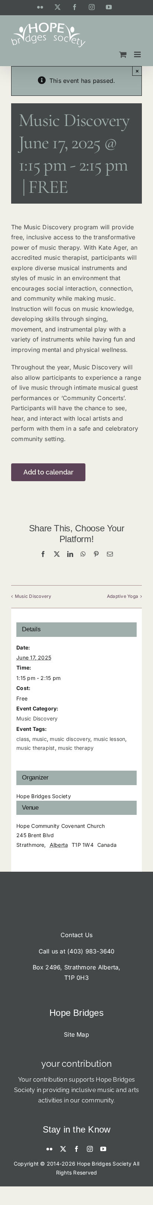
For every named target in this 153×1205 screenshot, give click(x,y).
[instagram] (90, 1149)
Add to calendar (48, 472)
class (22, 739)
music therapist (35, 748)
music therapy (76, 748)
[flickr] (49, 1149)
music (39, 739)
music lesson (110, 739)
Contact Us (76, 935)
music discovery (70, 739)
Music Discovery (33, 596)
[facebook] (76, 1149)
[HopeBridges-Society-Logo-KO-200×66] (76, 902)
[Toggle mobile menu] (138, 54)
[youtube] (103, 1149)
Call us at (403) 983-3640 (77, 951)
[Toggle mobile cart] (123, 54)
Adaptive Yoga (122, 596)
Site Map (76, 1034)
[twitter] (63, 1149)
